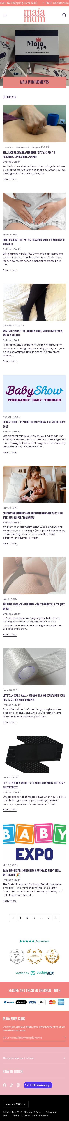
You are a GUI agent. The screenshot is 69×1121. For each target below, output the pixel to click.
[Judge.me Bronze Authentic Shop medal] (34, 956)
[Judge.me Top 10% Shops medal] (52, 956)
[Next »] (56, 918)
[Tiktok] (11, 1085)
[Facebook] (4, 1085)
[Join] (63, 1037)
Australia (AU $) (14, 1104)
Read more (10, 179)
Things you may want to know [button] (18, 1058)
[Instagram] (18, 1085)
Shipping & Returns (34, 1112)
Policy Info (51, 1112)
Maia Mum (10, 1112)
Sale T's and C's (40, 1115)
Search (6, 1115)
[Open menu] (8, 15)
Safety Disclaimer (21, 1115)
